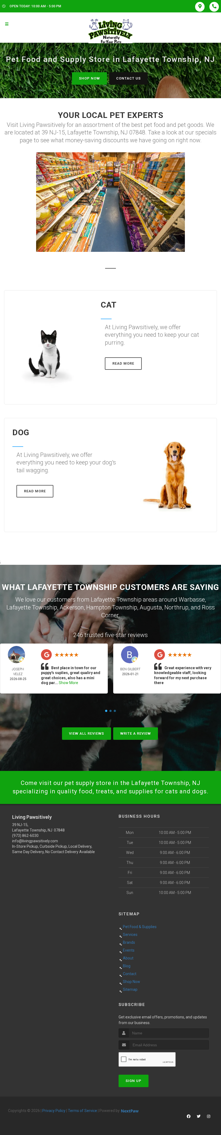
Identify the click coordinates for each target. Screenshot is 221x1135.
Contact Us (128, 78)
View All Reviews (86, 733)
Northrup (176, 607)
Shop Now (89, 78)
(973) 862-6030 (25, 835)
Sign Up (133, 1081)
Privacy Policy (53, 1110)
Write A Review (135, 733)
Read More (123, 363)
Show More (68, 683)
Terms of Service (82, 1110)
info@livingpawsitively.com (35, 841)
